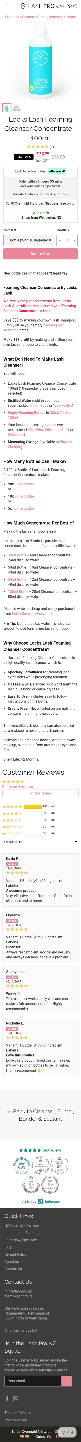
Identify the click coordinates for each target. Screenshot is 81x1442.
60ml (64, 413)
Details (66, 194)
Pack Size (10, 230)
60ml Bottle (17, 579)
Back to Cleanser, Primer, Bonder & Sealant (43, 1115)
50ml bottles (24, 496)
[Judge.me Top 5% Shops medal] (31, 1185)
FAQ (7, 1247)
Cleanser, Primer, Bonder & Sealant (49, 17)
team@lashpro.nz (18, 1296)
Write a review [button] (40, 793)
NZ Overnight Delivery (21, 1225)
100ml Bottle (18, 591)
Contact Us (13, 1269)
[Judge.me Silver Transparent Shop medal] (41, 1165)
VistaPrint (35, 430)
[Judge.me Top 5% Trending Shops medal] (50, 1185)
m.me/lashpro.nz (18, 1291)
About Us (11, 1261)
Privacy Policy (15, 1420)
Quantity (62, 230)
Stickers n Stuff (57, 430)
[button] (38, 147)
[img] (40, 872)
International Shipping (22, 1233)
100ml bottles (23, 508)
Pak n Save (39, 405)
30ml (54, 413)
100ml (13, 417)
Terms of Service (17, 1413)
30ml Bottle (17, 555)
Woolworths (62, 405)
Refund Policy (15, 1254)
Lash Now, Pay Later (20, 1240)
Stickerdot (16, 435)
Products (12, 17)
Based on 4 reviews (17, 787)
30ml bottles (24, 484)
